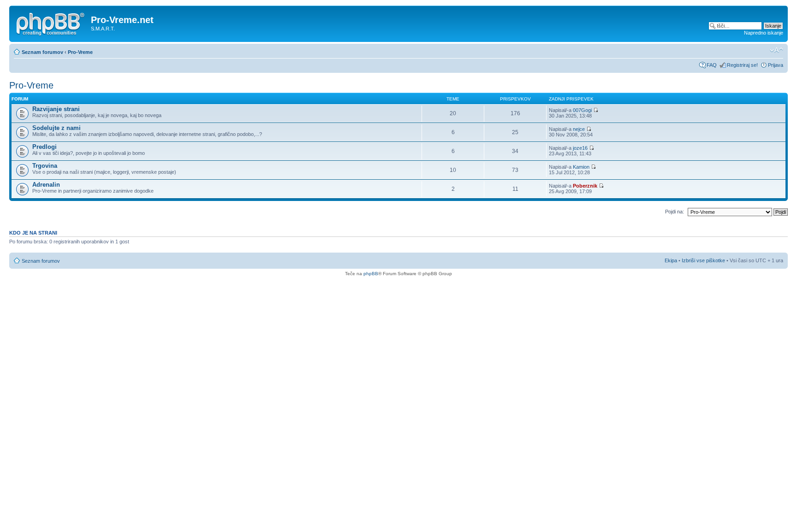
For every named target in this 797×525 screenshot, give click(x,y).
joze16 (580, 148)
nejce (579, 129)
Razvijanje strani (56, 109)
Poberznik (585, 186)
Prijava (775, 65)
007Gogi (582, 110)
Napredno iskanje (763, 32)
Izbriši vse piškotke (704, 260)
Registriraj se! (742, 65)
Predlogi (44, 146)
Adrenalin (46, 184)
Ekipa (671, 260)
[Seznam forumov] (51, 22)
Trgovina (44, 165)
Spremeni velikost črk (776, 50)
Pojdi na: (674, 211)
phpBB (370, 273)
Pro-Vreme (80, 52)
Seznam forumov (42, 52)
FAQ (712, 65)
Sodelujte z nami (56, 127)
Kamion (581, 167)
